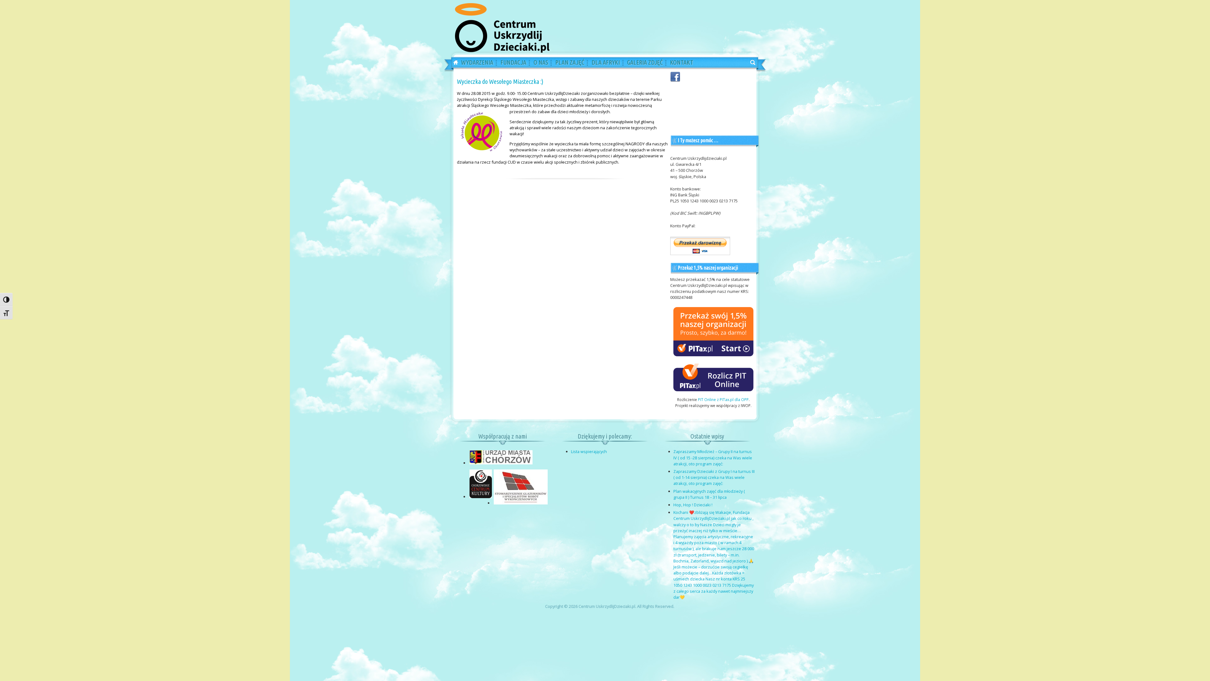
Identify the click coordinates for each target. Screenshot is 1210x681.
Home (453, 62)
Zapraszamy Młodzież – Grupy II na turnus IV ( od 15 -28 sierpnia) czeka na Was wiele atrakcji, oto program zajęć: (712, 457)
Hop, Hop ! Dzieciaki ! (692, 505)
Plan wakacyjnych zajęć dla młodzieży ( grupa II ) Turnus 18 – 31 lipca (709, 494)
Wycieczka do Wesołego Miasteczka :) (500, 81)
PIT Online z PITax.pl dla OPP (723, 399)
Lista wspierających (589, 451)
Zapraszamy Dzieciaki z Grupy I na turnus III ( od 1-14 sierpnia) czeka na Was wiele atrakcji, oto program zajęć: (714, 477)
